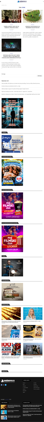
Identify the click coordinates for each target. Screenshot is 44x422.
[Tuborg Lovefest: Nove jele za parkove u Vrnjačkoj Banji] (11, 16)
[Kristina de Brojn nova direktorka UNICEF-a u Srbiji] (32, 313)
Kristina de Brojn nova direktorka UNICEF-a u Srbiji (11, 86)
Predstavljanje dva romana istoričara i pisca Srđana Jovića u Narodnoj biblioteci (32, 357)
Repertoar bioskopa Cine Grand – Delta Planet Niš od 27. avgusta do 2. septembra (17, 91)
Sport (24, 384)
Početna (3, 5)
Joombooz (7, 399)
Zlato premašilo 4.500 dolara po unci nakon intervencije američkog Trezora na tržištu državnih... (14, 406)
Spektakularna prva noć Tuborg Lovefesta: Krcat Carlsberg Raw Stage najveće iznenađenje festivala (11, 56)
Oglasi (24, 392)
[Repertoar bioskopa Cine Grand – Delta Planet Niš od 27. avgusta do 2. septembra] (32, 331)
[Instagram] (3, 385)
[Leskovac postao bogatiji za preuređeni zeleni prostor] (32, 16)
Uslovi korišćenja (36, 387)
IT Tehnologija (25, 387)
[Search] (43, 1)
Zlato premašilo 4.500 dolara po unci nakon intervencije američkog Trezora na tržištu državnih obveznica (21, 83)
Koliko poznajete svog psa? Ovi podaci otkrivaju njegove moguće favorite (15, 88)
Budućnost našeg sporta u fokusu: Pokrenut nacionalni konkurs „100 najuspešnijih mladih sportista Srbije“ (21, 94)
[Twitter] (5, 385)
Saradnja (35, 384)
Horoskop (24, 390)
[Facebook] (1, 385)
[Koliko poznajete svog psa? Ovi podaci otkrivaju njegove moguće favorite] (11, 331)
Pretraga (3, 73)
